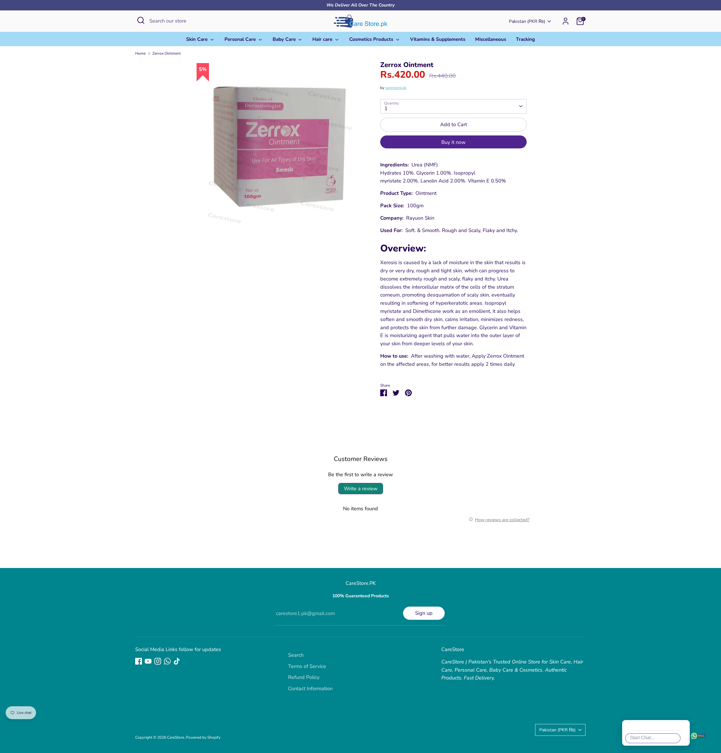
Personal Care (240, 39)
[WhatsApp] (167, 661)
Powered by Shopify (203, 737)
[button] (708, 639)
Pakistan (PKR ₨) (527, 21)
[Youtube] (148, 661)
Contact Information (310, 688)
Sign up (424, 613)
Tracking (525, 39)
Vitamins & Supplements (437, 39)
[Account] (565, 21)
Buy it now (453, 142)
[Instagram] (157, 661)
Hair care (323, 39)
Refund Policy (303, 677)
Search (296, 655)
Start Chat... (642, 737)
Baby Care (285, 39)
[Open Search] (140, 20)
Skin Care (197, 39)
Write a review (360, 488)
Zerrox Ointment (166, 53)
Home (140, 53)
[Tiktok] (176, 661)
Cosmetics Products (372, 39)
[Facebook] (138, 661)
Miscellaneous (490, 39)
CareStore (175, 737)
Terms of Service (307, 666)
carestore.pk (395, 87)
